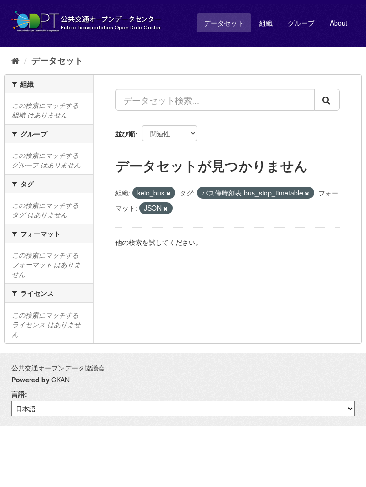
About (338, 23)
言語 (18, 394)
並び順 (125, 133)
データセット (224, 23)
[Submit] (327, 100)
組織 (266, 23)
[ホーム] (15, 60)
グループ (301, 23)
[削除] (168, 193)
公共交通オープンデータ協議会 (58, 367)
